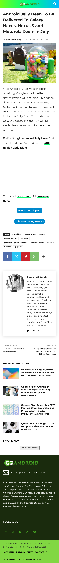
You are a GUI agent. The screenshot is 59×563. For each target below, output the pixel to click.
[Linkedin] (28, 330)
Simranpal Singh (14, 40)
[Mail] (33, 330)
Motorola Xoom (37, 243)
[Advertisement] (29, 172)
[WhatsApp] (34, 256)
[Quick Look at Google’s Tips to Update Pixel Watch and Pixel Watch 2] (11, 427)
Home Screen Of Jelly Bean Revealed (13, 350)
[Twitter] (16, 256)
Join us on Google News (29, 221)
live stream (24, 196)
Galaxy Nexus (30, 234)
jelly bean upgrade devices (16, 243)
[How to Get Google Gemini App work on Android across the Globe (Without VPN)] (11, 373)
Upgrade (18, 247)
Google (42, 234)
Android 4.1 (16, 234)
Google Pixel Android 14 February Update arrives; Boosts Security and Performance (35, 391)
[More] (44, 256)
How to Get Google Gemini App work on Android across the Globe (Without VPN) (37, 372)
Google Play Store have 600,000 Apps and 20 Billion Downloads (45, 351)
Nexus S (50, 243)
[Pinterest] (25, 256)
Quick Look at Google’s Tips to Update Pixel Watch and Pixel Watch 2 (37, 426)
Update (7, 247)
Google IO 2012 (10, 238)
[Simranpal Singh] (15, 303)
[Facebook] (7, 256)
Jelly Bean (24, 238)
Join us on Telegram (29, 210)
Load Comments (29, 447)
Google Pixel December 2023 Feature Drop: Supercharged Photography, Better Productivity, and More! (38, 409)
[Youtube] (35, 532)
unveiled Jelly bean (35, 138)
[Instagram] (13, 532)
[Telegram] (20, 532)
